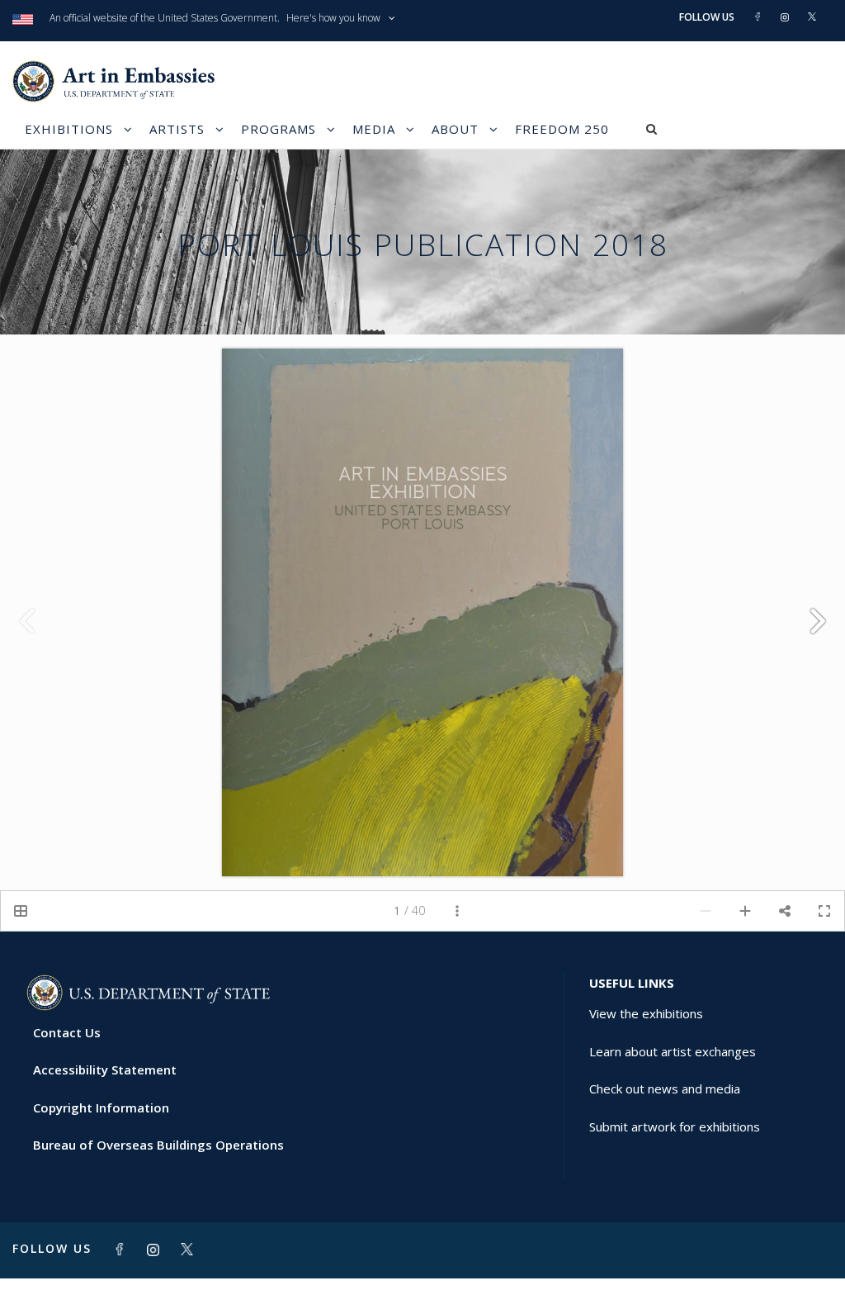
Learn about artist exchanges (672, 1051)
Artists (177, 129)
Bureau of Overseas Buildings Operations (158, 1144)
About (455, 129)
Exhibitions (69, 129)
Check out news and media (664, 1088)
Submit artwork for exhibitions (674, 1126)
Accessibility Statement (105, 1069)
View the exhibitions (646, 1013)
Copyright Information (101, 1107)
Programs (278, 129)
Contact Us (67, 1032)
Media (373, 129)
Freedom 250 (562, 129)
